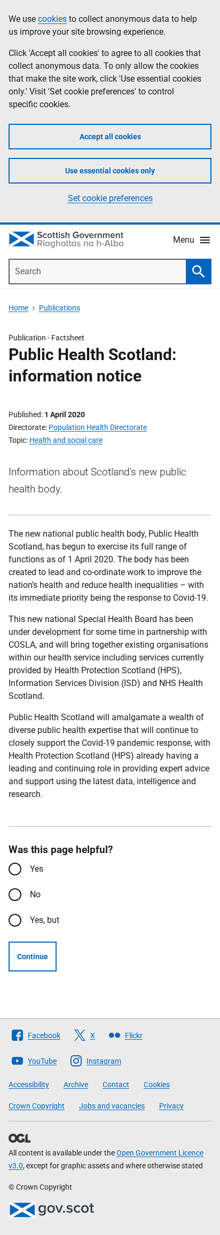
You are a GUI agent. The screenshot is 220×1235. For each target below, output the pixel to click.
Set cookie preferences (110, 198)
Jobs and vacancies (112, 1106)
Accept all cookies (110, 136)
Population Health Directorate (98, 427)
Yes (36, 869)
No (35, 894)
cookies (52, 19)
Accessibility (29, 1084)
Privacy (171, 1106)
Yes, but (44, 920)
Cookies (157, 1084)
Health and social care (66, 440)
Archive (76, 1084)
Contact (116, 1084)
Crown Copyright (37, 1106)
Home (18, 308)
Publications (59, 308)
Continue (32, 956)
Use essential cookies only (110, 170)
